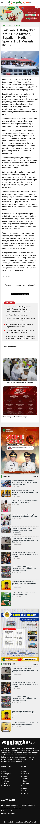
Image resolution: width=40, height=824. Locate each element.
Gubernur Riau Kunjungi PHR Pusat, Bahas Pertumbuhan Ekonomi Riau (20, 320)
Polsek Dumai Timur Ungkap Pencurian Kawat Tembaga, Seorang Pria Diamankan (25, 724)
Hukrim (25, 786)
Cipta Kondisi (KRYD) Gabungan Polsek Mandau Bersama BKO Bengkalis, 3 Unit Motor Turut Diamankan (25, 540)
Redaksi (5, 776)
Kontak (5, 784)
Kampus (25, 793)
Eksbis (25, 779)
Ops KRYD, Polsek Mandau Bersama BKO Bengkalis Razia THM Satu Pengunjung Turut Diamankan (25, 554)
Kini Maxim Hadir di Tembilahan (17, 315)
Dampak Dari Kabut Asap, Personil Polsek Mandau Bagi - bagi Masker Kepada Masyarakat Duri (24, 530)
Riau (10, 25)
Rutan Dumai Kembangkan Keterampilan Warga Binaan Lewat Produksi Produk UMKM (24, 516)
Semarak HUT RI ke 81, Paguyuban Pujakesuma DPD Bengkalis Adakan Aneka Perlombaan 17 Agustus (24, 569)
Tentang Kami (7, 774)
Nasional (25, 776)
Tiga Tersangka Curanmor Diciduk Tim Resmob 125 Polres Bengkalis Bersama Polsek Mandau (25, 492)
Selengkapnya (20, 762)
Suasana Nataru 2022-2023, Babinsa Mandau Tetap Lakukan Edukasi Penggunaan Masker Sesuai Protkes (18, 309)
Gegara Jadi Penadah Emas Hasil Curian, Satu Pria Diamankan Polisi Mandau (25, 501)
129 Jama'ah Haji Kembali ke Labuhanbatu (18, 383)
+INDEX (35, 477)
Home (4, 25)
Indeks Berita (6, 786)
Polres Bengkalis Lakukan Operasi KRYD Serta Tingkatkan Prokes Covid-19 (20, 331)
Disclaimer (6, 781)
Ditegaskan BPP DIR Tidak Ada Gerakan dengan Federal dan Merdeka (19, 325)
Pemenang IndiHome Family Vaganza (16, 417)
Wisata (25, 788)
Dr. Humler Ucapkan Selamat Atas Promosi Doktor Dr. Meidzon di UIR (24, 594)
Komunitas (26, 784)
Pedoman (5, 779)
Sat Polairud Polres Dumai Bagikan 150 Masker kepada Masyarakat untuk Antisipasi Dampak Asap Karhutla (24, 482)
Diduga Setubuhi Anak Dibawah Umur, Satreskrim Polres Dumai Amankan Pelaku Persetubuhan (24, 583)
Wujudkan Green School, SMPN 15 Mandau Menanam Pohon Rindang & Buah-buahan (21, 337)
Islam (24, 791)
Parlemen (26, 774)
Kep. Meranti (16, 25)
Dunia (25, 781)
